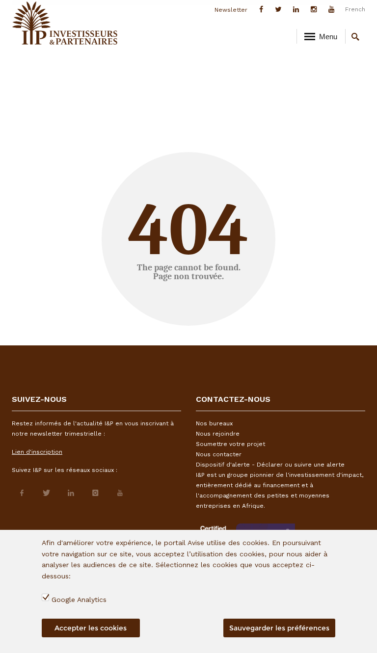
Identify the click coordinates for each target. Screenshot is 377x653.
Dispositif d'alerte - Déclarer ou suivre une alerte (270, 464)
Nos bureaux (214, 423)
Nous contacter (219, 454)
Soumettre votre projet (230, 444)
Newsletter (231, 9)
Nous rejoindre (218, 433)
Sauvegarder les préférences (279, 628)
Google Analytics (79, 599)
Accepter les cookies (90, 628)
